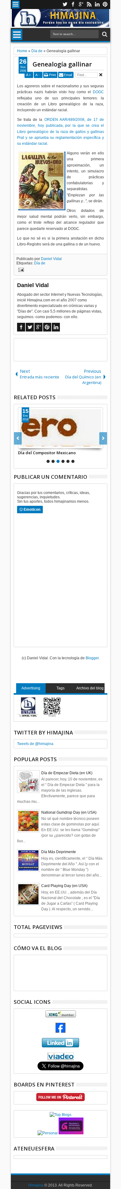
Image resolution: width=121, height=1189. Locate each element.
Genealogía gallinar (62, 64)
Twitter (65, 4)
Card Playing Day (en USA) (64, 886)
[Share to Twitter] (30, 443)
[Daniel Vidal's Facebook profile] (60, 1031)
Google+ (81, 4)
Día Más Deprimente (58, 852)
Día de (39, 263)
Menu (16, 4)
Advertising (30, 688)
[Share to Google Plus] (37, 443)
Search (104, 34)
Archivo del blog (90, 688)
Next (18, 438)
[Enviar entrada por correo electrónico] (20, 270)
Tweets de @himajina (35, 744)
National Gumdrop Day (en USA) (68, 812)
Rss (89, 4)
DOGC (98, 92)
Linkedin (97, 4)
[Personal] (48, 1133)
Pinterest (105, 4)
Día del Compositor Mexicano (47, 452)
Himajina (35, 1185)
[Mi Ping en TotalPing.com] (71, 1133)
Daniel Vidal (51, 259)
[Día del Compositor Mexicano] (60, 427)
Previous (103, 438)
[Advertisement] (67, 349)
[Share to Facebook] (23, 443)
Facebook (73, 4)
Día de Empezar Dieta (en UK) (66, 773)
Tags (60, 688)
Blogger (92, 658)
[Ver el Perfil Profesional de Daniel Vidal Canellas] (60, 1059)
